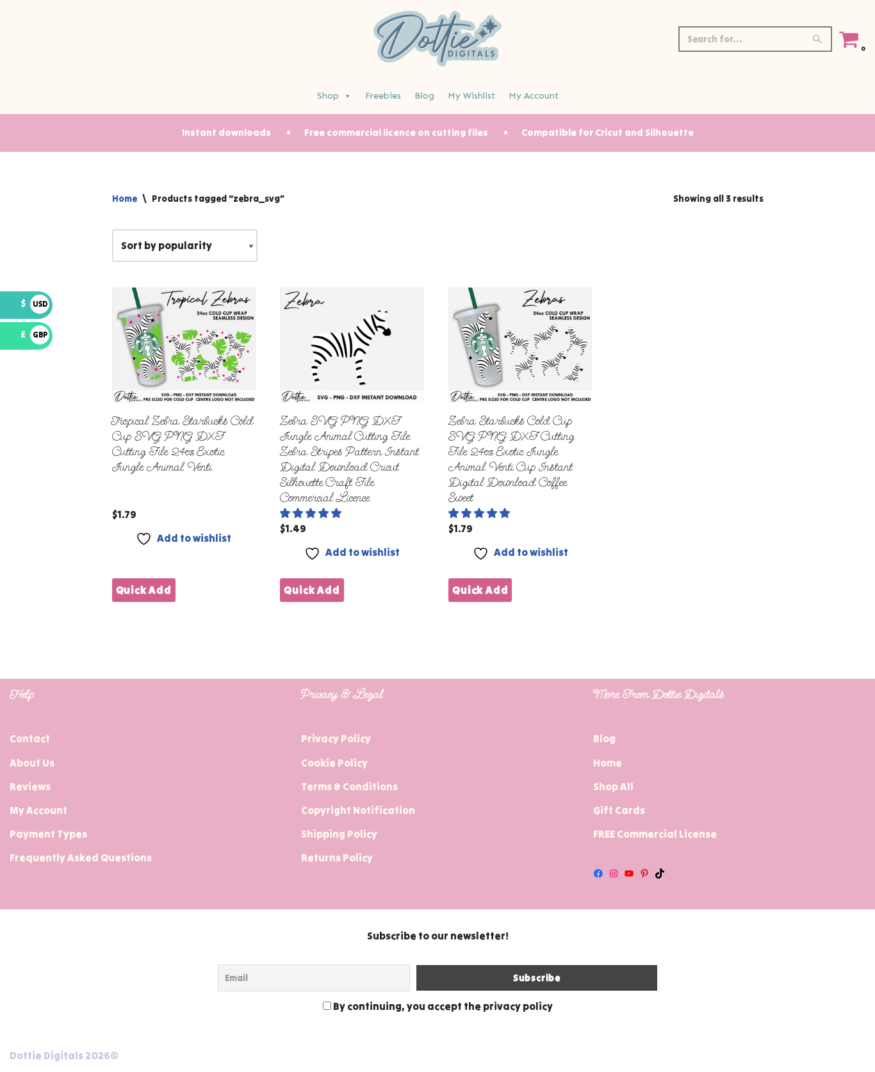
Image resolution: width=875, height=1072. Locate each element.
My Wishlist (471, 95)
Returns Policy (337, 857)
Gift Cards (619, 810)
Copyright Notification (358, 810)
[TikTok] (660, 873)
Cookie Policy (334, 762)
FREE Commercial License (655, 833)
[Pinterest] (644, 873)
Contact (30, 738)
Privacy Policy (336, 738)
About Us (32, 762)
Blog (424, 95)
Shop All (613, 786)
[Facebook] (598, 873)
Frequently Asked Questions (81, 857)
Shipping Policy (339, 833)
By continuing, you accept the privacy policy (442, 1006)
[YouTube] (629, 873)
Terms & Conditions (349, 786)
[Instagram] (614, 873)
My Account (534, 95)
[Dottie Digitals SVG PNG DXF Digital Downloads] (437, 39)
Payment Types (48, 833)
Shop (328, 95)
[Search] (817, 39)
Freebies (383, 95)
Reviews (30, 786)
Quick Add (144, 589)
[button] (311, 513)
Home (124, 198)
